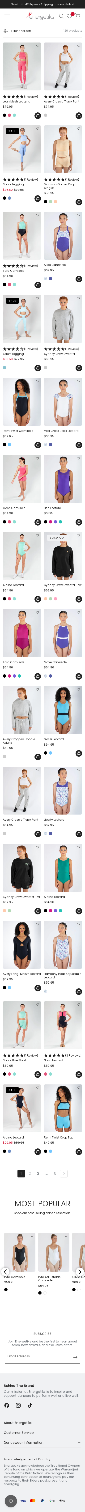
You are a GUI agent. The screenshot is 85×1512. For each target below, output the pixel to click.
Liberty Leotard (54, 819)
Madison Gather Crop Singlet (61, 184)
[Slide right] (80, 1271)
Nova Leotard (62, 1057)
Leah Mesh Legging (20, 99)
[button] (61, 16)
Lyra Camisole (14, 1277)
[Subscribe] (75, 1357)
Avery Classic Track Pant (61, 99)
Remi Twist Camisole (18, 431)
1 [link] (21, 1173)
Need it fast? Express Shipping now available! (42, 4)
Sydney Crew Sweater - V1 (21, 897)
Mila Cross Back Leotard (61, 431)
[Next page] (64, 1173)
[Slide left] (5, 1271)
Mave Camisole (55, 662)
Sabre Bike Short (20, 1057)
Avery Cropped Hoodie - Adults (20, 741)
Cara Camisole (14, 508)
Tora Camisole (20, 268)
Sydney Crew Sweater (61, 351)
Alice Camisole (55, 265)
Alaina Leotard (13, 585)
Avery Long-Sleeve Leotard (22, 974)
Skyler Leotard (54, 739)
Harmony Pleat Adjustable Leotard (62, 975)
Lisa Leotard (52, 508)
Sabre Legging (20, 182)
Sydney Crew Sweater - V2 (63, 585)
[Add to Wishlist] (37, 45)
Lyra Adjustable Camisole (49, 1278)
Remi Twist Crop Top (58, 1137)
